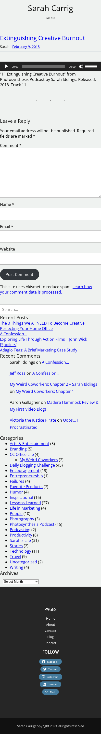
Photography (22, 519)
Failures (17, 481)
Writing (16, 567)
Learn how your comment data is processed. (46, 289)
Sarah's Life (20, 540)
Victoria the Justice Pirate (33, 420)
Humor (16, 492)
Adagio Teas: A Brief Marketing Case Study (38, 350)
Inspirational (21, 497)
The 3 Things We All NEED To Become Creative (42, 323)
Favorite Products (26, 486)
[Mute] (80, 66)
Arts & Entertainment (29, 443)
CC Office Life (22, 454)
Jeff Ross (17, 373)
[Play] (6, 66)
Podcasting (20, 529)
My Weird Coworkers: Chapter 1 (45, 391)
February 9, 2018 (26, 46)
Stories (16, 545)
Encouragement (24, 470)
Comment (11, 145)
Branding (18, 449)
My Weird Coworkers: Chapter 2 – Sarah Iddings (53, 384)
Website (7, 249)
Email (6, 226)
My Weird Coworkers (39, 459)
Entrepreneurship (26, 476)
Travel (15, 556)
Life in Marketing (25, 508)
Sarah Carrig (50, 8)
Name (7, 204)
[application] (50, 66)
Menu (50, 18)
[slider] (92, 66)
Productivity (21, 535)
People (16, 513)
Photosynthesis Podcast (32, 524)
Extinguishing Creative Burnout (42, 38)
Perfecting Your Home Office (26, 328)
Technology (20, 551)
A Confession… (13, 334)
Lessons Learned (25, 502)
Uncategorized (23, 562)
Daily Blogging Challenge (32, 465)
